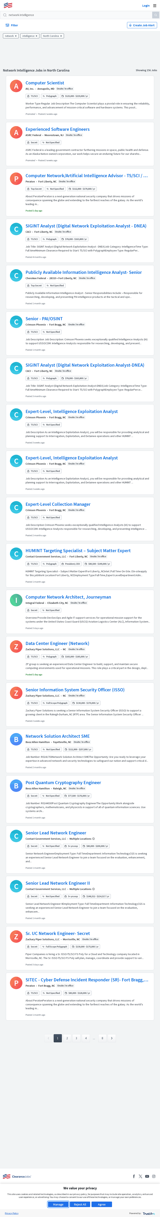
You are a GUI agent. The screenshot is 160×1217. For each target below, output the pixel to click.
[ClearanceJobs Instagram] (153, 1176)
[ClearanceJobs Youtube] (147, 1176)
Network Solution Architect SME (58, 736)
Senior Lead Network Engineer (56, 833)
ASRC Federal (33, 135)
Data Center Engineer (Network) (57, 643)
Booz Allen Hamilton (38, 742)
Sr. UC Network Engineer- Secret (58, 933)
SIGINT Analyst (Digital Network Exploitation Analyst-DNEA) (85, 365)
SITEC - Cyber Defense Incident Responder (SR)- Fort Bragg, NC (85, 980)
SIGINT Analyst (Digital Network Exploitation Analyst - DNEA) (86, 226)
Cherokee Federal (36, 278)
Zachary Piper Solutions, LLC (43, 649)
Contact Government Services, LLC (46, 556)
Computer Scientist (45, 83)
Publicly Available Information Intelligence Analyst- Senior (84, 272)
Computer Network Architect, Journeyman (68, 597)
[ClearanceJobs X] (140, 1176)
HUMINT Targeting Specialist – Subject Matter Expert (78, 550)
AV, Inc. (30, 88)
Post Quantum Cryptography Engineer (63, 782)
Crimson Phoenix (36, 324)
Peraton (30, 181)
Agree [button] (102, 1204)
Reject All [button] (80, 1204)
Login (146, 5)
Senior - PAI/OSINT (44, 319)
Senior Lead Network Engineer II (58, 883)
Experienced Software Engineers (58, 129)
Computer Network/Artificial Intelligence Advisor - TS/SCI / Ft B (86, 175)
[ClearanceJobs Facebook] (134, 1176)
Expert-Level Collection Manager (58, 504)
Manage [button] (58, 1204)
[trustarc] (148, 1213)
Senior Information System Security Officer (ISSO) (75, 690)
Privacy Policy (12, 1213)
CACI (28, 231)
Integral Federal (35, 603)
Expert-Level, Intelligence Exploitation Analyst (72, 411)
